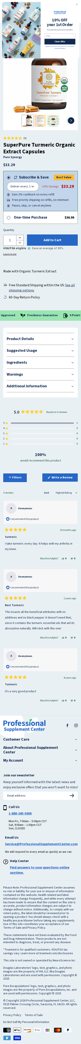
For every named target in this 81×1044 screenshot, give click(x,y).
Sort (47, 493)
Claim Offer (59, 41)
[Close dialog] (76, 4)
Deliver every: (20, 186)
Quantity (8, 230)
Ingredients (17, 362)
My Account (13, 760)
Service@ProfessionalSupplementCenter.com (41, 844)
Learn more (9, 254)
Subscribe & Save (34, 177)
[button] (15, 138)
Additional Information (27, 386)
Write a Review (64, 478)
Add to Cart (52, 240)
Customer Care (16, 739)
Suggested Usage (22, 350)
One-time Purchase (30, 217)
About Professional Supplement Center (30, 750)
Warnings (15, 374)
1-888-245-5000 (20, 813)
